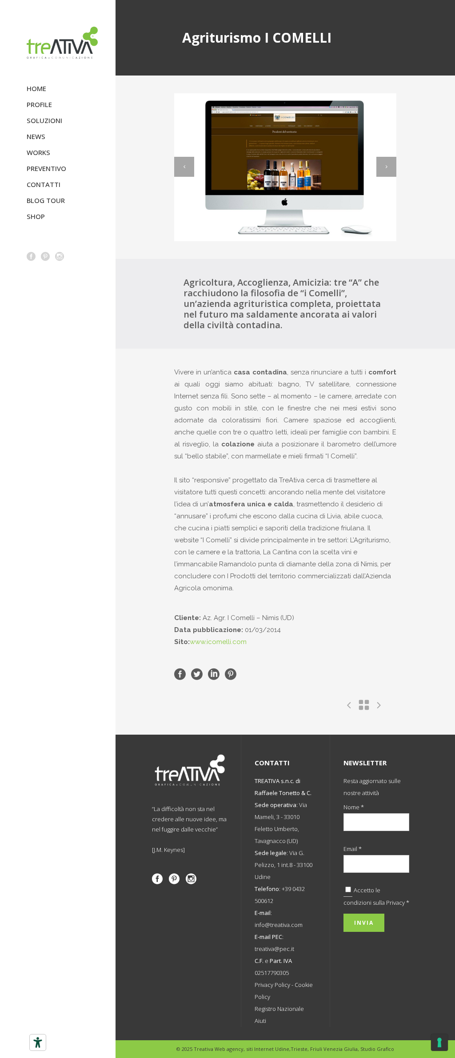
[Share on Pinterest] (230, 674)
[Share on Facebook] (180, 674)
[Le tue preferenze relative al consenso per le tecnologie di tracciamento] (439, 1042)
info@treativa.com (279, 925)
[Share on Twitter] (197, 674)
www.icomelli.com (218, 642)
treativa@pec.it (274, 949)
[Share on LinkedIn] (214, 674)
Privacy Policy (272, 985)
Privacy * (397, 903)
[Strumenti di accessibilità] (37, 1042)
